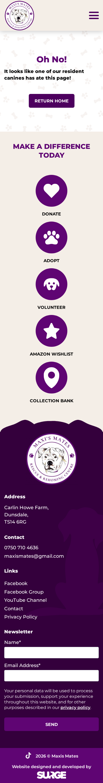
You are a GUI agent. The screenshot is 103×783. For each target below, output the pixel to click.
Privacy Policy (20, 617)
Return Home (52, 100)
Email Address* (22, 665)
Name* (12, 642)
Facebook (15, 583)
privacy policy (75, 707)
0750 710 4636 (21, 548)
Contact (13, 609)
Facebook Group (24, 592)
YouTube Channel (25, 600)
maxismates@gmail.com (34, 556)
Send (51, 724)
